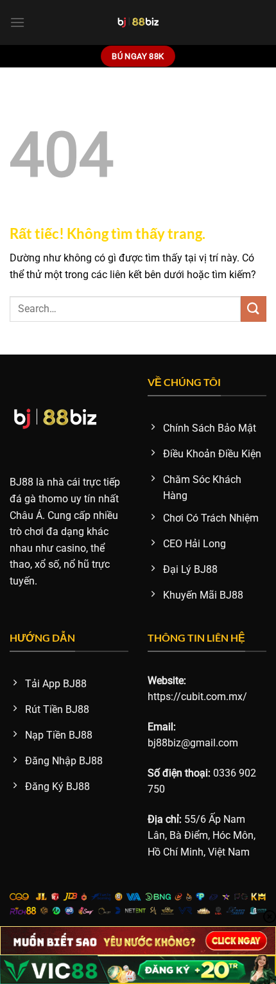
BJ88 (21, 482)
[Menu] (17, 22)
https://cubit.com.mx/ (197, 696)
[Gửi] (253, 308)
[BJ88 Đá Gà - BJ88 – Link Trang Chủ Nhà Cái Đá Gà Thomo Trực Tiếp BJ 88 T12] (138, 22)
